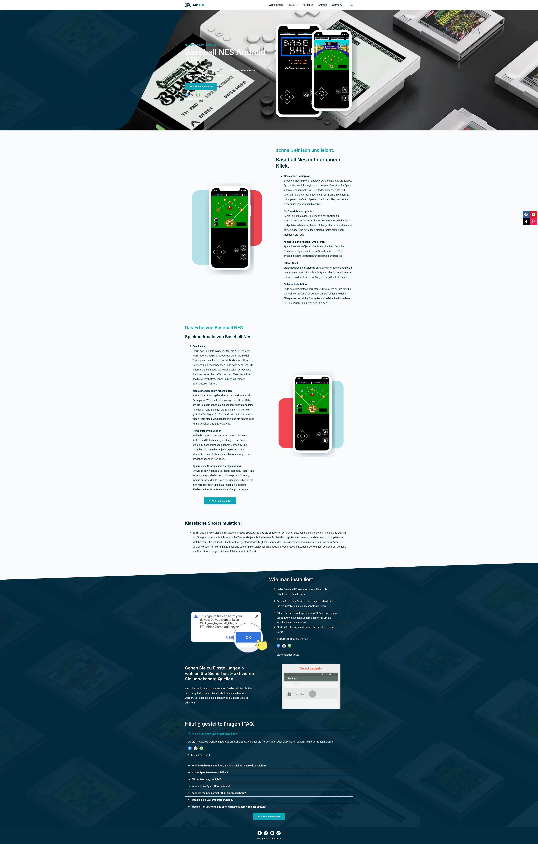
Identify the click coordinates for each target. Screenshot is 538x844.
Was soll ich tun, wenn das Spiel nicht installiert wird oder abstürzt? (229, 806)
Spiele (291, 4)
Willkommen (276, 4)
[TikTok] (278, 833)
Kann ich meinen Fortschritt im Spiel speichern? (219, 793)
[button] (296, 5)
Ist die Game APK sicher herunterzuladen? (215, 733)
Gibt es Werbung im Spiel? (206, 779)
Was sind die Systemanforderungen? (212, 799)
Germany (337, 4)
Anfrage (322, 4)
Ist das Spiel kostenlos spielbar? (210, 772)
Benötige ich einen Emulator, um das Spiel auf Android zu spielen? (229, 765)
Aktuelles (308, 4)
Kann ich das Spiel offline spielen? (211, 786)
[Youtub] (272, 833)
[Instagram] (266, 833)
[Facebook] (260, 833)
